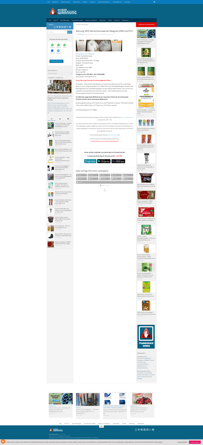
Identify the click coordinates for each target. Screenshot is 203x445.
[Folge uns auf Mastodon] (57, 27)
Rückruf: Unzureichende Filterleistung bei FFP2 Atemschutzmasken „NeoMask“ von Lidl (115, 411)
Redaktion (81, 34)
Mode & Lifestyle (65, 2)
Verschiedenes (107, 407)
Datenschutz (125, 20)
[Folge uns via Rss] (65, 27)
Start (48, 2)
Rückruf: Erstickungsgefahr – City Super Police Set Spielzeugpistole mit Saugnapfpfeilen (63, 176)
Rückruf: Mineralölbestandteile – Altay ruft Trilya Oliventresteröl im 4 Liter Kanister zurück (63, 142)
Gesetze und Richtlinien (91, 20)
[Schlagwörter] (68, 119)
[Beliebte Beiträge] (60, 119)
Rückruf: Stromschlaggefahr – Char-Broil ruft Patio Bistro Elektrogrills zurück (62, 167)
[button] (81, 175)
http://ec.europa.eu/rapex (126, 117)
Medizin (85, 2)
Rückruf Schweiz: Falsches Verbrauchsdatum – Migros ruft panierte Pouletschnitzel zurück (146, 256)
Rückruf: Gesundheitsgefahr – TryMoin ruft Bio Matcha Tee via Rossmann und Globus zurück (145, 275)
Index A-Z (55, 20)
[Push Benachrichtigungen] (3, 441)
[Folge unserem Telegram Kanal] (70, 27)
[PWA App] (55, 27)
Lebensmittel (76, 2)
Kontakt (110, 20)
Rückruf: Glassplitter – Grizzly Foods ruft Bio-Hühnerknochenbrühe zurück (62, 159)
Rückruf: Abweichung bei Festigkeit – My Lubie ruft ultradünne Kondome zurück (62, 185)
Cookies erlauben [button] (195, 442)
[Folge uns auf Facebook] (60, 27)
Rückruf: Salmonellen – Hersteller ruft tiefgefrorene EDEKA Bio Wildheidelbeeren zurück (63, 125)
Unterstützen (102, 20)
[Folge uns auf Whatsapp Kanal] (67, 27)
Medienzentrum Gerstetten (64, 436)
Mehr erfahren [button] (158, 442)
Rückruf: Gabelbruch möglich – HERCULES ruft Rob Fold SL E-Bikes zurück (62, 133)
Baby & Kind (55, 2)
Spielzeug (78, 407)
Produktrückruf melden (77, 20)
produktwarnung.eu (112, 135)
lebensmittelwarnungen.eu (144, 371)
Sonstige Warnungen (119, 406)
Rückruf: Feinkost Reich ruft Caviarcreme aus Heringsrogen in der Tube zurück (63, 210)
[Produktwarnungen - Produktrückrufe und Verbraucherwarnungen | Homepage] (63, 11)
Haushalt (92, 2)
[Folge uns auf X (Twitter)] (62, 27)
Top (139, 406)
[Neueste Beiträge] (52, 119)
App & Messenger (64, 20)
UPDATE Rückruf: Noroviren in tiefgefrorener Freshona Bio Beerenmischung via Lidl (138, 409)
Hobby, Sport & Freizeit (103, 2)
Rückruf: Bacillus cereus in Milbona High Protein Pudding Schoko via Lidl (62, 219)
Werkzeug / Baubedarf (117, 407)
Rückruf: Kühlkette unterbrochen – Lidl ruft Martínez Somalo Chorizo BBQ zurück (63, 201)
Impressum (117, 20)
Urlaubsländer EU (117, 2)
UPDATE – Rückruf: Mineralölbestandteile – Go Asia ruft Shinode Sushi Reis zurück (146, 238)
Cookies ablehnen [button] (182, 442)
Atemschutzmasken (82, 24)
